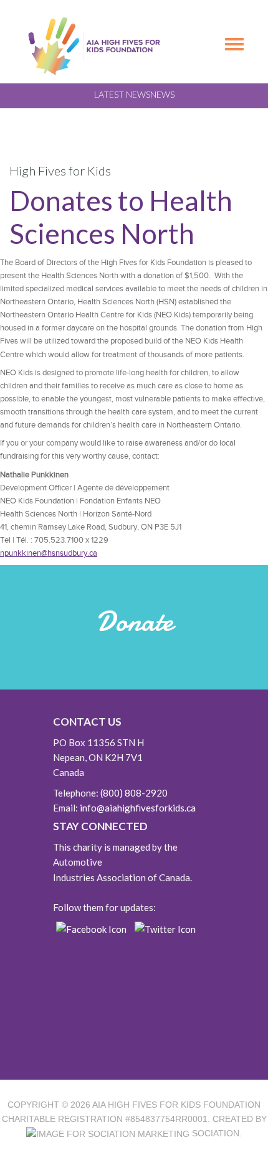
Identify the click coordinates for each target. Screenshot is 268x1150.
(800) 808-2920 (134, 792)
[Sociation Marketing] (107, 1133)
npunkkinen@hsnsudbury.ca (48, 553)
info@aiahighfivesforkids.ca (138, 807)
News (162, 94)
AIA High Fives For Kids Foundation (176, 1105)
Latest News (122, 94)
